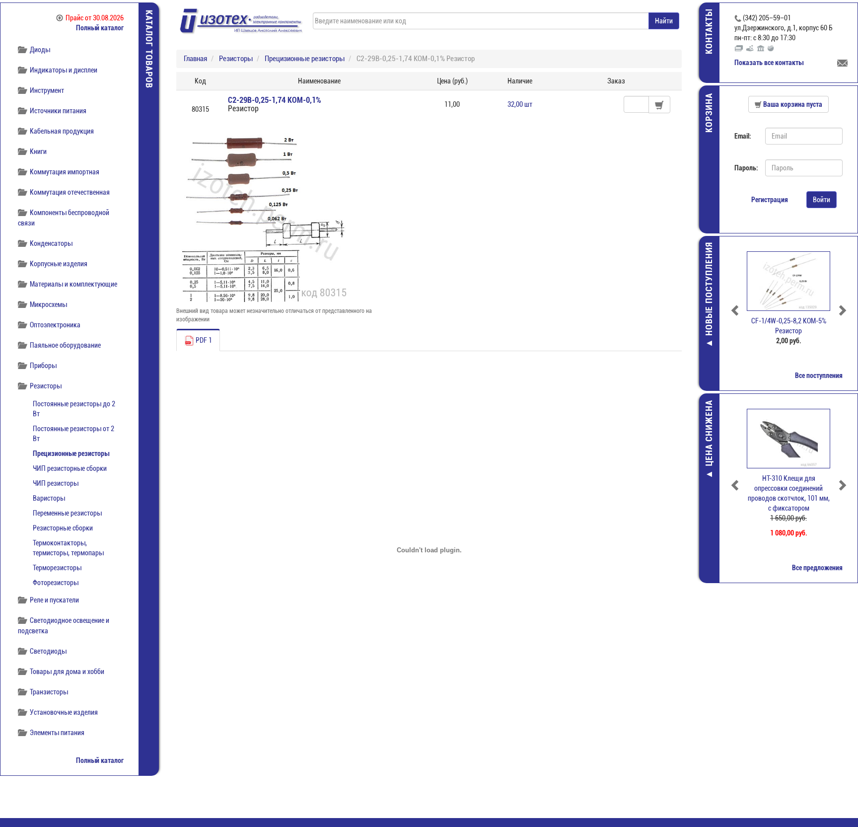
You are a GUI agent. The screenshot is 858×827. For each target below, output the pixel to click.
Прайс (95, 18)
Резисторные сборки (63, 528)
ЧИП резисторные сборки (70, 468)
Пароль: (746, 168)
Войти (821, 200)
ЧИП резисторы (55, 483)
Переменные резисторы (67, 513)
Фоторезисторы (55, 583)
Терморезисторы (57, 568)
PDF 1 (203, 340)
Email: (742, 136)
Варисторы (49, 498)
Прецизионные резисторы (71, 453)
